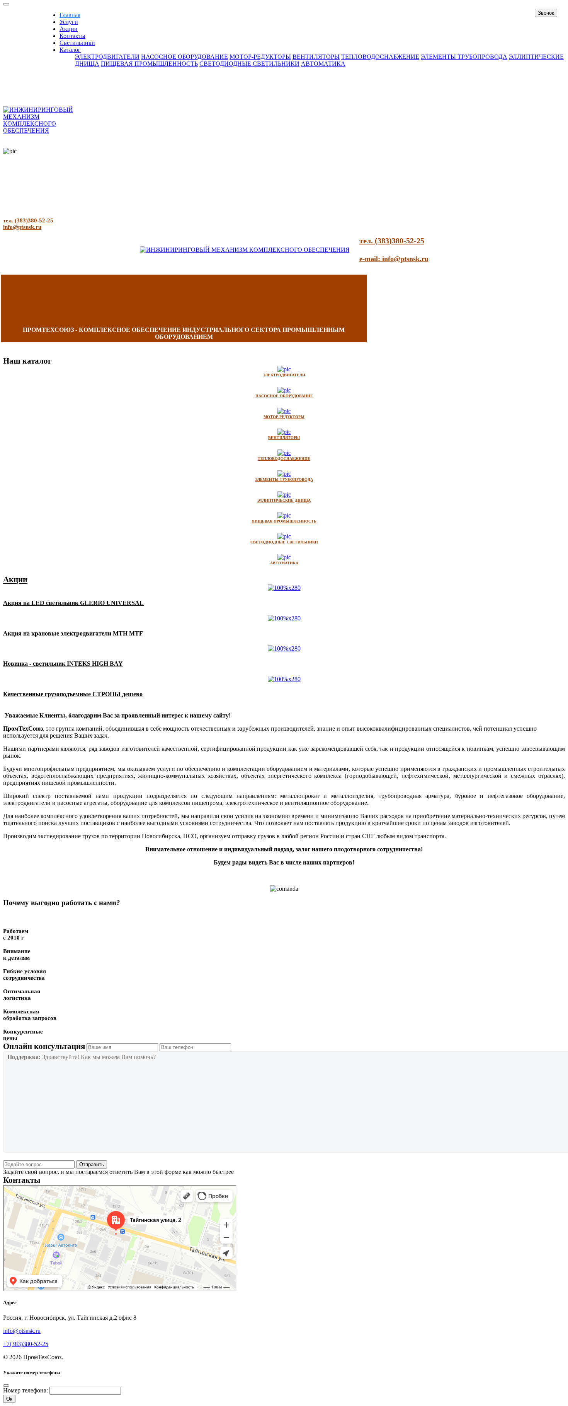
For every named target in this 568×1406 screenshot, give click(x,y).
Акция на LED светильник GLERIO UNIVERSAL (73, 603)
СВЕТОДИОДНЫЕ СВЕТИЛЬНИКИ (249, 63)
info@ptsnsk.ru (22, 227)
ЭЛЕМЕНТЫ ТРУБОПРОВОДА (464, 56)
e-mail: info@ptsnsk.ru (394, 259)
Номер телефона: (25, 1390)
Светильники (77, 42)
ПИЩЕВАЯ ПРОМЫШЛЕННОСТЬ (149, 63)
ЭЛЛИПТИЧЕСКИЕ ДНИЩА (284, 500)
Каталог (70, 49)
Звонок (546, 13)
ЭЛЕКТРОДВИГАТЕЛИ (107, 56)
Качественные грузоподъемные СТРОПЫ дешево (73, 694)
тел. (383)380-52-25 (28, 220)
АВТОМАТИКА (323, 63)
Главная (70, 15)
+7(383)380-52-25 (25, 1344)
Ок (9, 1399)
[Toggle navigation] (6, 4)
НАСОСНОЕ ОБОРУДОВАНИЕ (184, 56)
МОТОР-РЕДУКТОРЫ (260, 56)
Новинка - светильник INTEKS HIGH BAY (63, 663)
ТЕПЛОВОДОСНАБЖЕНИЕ (380, 56)
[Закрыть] (6, 1385)
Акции (69, 29)
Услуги (69, 22)
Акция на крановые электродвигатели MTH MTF (73, 633)
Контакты (72, 35)
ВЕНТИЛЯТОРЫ (316, 56)
